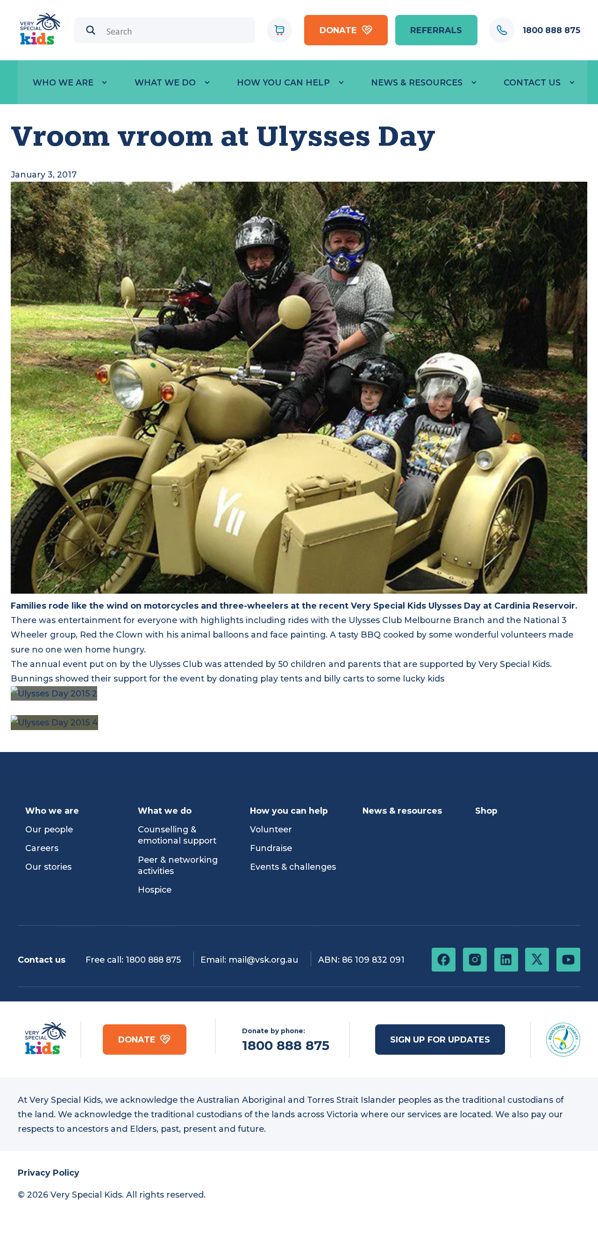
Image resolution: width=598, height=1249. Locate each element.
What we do (165, 82)
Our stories (48, 867)
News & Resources (417, 82)
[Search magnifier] (91, 30)
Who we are (63, 82)
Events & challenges (293, 867)
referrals (436, 30)
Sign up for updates (440, 1039)
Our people (49, 829)
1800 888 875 (153, 960)
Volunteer (271, 829)
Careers (41, 848)
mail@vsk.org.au (263, 960)
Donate (338, 30)
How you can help (283, 82)
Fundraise (271, 848)
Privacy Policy (48, 1173)
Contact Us (532, 82)
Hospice (154, 889)
